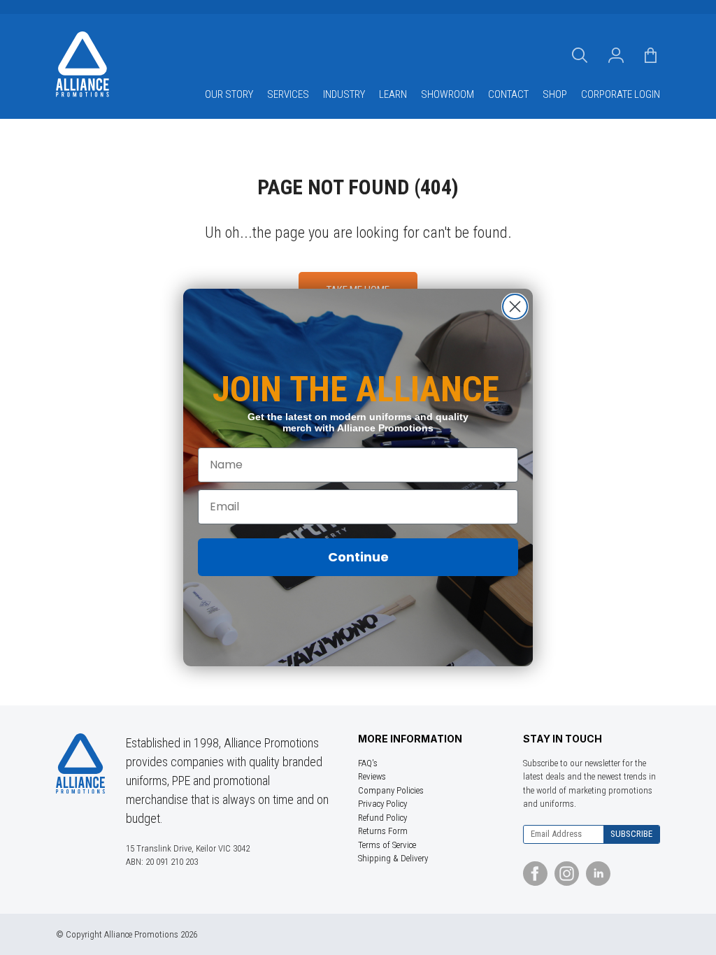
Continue (358, 557)
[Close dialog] (515, 306)
